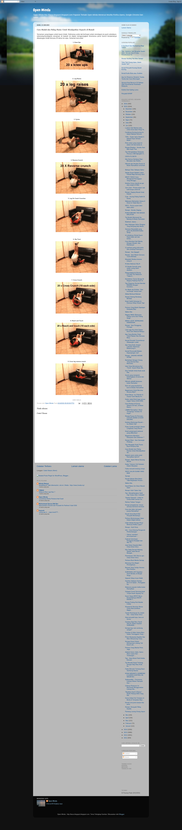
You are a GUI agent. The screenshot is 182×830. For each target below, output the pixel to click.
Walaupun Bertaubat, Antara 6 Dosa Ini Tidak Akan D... (135, 202)
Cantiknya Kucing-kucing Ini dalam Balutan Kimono (134, 133)
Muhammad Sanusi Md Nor (48, 504)
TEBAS (41, 490)
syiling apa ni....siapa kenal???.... (49, 512)
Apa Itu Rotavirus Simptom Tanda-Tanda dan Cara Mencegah (133, 78)
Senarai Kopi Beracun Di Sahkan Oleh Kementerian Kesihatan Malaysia (132, 84)
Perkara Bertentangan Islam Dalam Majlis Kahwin (134, 519)
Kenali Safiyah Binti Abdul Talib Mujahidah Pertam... (134, 479)
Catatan (127, 753)
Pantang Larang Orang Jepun (135, 711)
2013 (126, 732)
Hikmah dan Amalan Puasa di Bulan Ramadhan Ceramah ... (135, 165)
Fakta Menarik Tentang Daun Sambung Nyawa (135, 669)
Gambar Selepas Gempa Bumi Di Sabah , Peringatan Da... (135, 582)
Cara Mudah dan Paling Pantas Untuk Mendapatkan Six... (135, 450)
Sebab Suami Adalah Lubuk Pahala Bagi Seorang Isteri (135, 173)
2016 (126, 104)
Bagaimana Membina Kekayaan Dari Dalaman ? (134, 436)
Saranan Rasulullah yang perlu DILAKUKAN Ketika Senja (134, 230)
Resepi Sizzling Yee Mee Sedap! (132, 58)
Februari (129, 723)
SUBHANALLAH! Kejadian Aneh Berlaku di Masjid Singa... (133, 573)
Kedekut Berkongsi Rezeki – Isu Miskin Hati (134, 423)
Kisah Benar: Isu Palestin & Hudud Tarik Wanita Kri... (134, 395)
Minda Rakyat (44, 483)
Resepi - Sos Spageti (132, 252)
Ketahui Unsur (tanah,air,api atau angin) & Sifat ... (134, 184)
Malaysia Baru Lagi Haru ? (47, 492)
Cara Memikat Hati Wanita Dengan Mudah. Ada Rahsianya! (134, 243)
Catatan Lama (110, 466)
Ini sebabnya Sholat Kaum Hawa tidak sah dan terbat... (134, 236)
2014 (126, 729)
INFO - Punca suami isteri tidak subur (133, 206)
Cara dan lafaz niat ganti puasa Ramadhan (133, 510)
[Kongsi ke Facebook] (89, 403)
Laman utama (77, 466)
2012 (126, 735)
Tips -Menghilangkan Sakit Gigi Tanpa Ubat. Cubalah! (134, 494)
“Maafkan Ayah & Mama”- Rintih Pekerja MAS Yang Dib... (134, 693)
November (129, 111)
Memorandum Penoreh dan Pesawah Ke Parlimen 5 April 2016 (58, 505)
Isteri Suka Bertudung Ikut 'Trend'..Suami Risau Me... (134, 367)
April (127, 718)
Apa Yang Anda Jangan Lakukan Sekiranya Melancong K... (133, 346)
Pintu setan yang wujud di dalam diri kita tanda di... (134, 143)
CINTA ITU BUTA (130, 156)
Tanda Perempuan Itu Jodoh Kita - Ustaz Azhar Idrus (134, 613)
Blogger (121, 814)
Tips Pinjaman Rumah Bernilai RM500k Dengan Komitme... (135, 285)
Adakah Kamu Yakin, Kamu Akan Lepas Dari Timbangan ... (134, 653)
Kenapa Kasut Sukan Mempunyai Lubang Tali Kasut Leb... (134, 643)
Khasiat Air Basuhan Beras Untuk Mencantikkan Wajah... (134, 608)
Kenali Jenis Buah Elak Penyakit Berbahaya (132, 514)
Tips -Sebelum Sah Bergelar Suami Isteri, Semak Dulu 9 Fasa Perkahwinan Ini (133, 53)
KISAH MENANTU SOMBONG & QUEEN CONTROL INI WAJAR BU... (135, 675)
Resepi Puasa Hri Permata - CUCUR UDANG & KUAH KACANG (134, 417)
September (129, 117)
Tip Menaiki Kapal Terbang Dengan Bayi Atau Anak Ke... (134, 664)
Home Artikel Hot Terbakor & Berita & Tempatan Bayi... (134, 699)
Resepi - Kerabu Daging (133, 210)
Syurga (127, 476)
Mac (127, 720)
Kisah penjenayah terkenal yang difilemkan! (134, 432)
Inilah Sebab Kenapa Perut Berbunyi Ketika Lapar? (134, 523)
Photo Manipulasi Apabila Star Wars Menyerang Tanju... (135, 637)
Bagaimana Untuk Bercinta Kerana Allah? (134, 391)
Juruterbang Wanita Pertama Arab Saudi (51, 499)
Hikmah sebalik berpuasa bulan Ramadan (133, 382)
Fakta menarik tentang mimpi (135, 469)
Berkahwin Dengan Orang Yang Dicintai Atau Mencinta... (133, 361)
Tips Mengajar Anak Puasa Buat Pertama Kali (134, 445)
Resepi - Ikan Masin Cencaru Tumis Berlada (135, 255)
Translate (137, 37)
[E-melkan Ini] (83, 403)
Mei (127, 715)
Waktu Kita (128, 312)
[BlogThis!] (85, 403)
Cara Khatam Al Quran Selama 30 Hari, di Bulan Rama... (134, 405)
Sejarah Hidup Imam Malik (134, 578)
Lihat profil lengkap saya (54, 804)
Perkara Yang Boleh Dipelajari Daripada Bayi (135, 308)
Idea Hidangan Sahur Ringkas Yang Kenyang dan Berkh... (135, 225)
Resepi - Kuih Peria (131, 527)
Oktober (128, 114)
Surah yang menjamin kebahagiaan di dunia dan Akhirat (134, 376)
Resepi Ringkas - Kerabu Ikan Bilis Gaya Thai (135, 148)
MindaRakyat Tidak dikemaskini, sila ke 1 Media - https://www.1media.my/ (61, 485)
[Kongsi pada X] (87, 403)
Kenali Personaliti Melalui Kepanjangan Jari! (133, 352)
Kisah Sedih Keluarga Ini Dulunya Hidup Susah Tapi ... (134, 302)
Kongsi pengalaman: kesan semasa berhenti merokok (134, 505)
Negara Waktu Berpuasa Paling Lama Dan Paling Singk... (134, 316)
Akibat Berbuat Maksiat (133, 294)
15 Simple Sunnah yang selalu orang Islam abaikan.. (133, 268)
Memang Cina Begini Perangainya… (132, 564)
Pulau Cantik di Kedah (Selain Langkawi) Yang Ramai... (135, 427)
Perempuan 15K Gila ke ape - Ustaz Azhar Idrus (135, 556)
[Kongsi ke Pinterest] (91, 403)
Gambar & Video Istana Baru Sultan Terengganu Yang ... (135, 633)
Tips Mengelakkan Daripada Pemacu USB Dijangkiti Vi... (135, 152)
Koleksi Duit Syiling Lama (130, 90)
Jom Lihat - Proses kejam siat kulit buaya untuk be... (135, 188)
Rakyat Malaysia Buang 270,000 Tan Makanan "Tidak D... (133, 274)
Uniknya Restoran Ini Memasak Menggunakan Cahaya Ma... (134, 687)
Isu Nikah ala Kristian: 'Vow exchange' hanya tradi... (134, 290)
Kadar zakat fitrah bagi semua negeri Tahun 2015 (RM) (135, 400)
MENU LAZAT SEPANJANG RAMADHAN (134, 321)
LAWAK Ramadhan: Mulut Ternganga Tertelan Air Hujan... (133, 411)
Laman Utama (126, 28)
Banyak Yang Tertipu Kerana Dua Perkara (134, 568)
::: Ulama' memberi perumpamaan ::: (131, 535)
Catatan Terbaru (44, 466)
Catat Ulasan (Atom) (50, 470)
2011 (125, 738)
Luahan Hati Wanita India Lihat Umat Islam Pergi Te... (135, 128)
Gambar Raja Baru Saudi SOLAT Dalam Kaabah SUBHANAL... (133, 623)
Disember (129, 109)
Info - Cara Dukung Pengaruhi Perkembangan (135, 531)
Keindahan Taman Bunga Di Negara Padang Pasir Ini (134, 279)
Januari (128, 726)
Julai (127, 122)
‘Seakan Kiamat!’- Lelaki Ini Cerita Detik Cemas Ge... (134, 498)
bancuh (41, 510)
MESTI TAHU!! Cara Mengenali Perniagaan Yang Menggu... (133, 178)
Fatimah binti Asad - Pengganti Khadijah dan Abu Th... (134, 540)
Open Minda (41, 10)
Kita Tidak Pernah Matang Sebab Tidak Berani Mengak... (133, 551)
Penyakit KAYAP (127, 93)
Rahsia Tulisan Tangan (132, 502)
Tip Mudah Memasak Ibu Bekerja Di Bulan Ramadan (135, 218)
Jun (127, 125)
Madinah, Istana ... (131, 222)
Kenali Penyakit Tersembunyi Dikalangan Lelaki (134, 341)
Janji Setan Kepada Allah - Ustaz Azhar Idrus (134, 546)
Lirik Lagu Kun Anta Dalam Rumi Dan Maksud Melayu (134, 330)
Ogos (128, 120)
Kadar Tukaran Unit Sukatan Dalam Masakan (134, 465)
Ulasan (126, 757)
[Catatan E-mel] (79, 403)
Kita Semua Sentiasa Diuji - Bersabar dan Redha (134, 160)
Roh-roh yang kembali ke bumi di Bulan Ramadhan (134, 386)
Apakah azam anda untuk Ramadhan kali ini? (133, 456)
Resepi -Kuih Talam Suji (133, 490)
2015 (126, 106)
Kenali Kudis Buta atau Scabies (132, 73)
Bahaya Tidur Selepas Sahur (134, 170)
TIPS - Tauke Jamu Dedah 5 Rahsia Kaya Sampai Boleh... (134, 138)
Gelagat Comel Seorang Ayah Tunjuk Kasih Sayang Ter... (135, 592)
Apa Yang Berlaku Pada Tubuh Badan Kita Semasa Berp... (135, 336)
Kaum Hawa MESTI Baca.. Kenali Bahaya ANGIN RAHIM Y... (134, 597)
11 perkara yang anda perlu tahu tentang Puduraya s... (134, 248)
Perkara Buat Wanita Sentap (134, 560)
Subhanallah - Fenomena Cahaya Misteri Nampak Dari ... (134, 681)
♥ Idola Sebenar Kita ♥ (132, 264)
